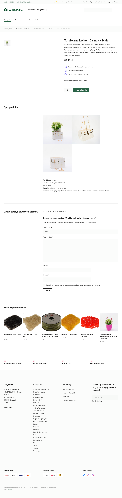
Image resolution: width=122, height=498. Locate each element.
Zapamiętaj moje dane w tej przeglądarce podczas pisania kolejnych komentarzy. (73, 285)
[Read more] (88, 475)
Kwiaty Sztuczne (39, 413)
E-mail (46, 275)
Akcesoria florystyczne (41, 389)
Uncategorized (38, 451)
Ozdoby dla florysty (40, 421)
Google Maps (8, 407)
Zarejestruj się (97, 401)
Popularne (36, 427)
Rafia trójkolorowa (39, 437)
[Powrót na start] (13, 10)
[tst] (84, 475)
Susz (35, 445)
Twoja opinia (48, 237)
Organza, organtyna (40, 419)
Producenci (37, 429)
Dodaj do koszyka (81, 90)
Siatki (35, 443)
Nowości (28, 20)
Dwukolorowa (38, 397)
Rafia (35, 435)
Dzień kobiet (37, 400)
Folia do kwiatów (39, 405)
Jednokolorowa (38, 411)
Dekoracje (36, 395)
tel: (9, 2)
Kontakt (37, 20)
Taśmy (35, 448)
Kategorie (7, 20)
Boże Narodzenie (39, 392)
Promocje (18, 20)
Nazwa (46, 265)
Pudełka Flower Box (40, 432)
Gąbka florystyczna (39, 408)
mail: (24, 2)
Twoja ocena (48, 227)
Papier (35, 424)
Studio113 (11, 490)
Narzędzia (36, 416)
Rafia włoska (37, 440)
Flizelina (36, 403)
